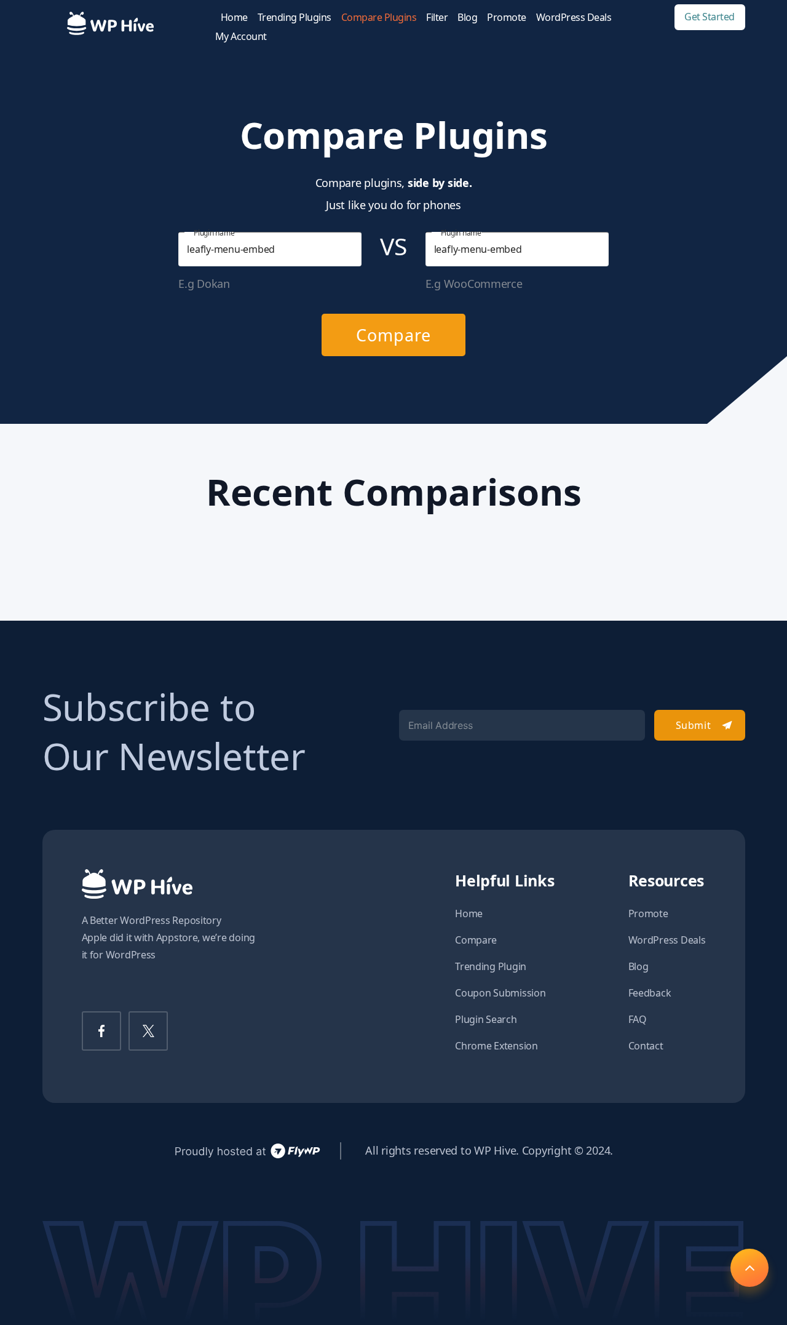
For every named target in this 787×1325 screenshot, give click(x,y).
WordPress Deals (574, 17)
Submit (693, 725)
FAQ (637, 1019)
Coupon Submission (500, 993)
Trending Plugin (490, 966)
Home (234, 17)
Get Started (709, 17)
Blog (467, 17)
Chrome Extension (496, 1045)
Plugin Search (486, 1019)
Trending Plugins (294, 17)
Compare (393, 335)
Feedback (649, 993)
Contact (645, 1045)
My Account (241, 36)
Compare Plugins (379, 17)
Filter (437, 17)
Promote (506, 17)
